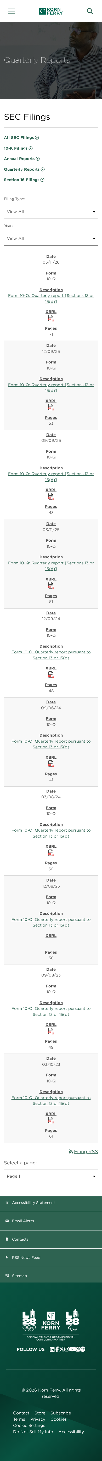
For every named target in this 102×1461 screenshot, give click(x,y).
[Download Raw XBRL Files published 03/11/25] (51, 585)
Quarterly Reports (22, 169)
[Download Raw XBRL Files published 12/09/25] (51, 407)
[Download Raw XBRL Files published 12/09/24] (51, 674)
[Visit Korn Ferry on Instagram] (66, 1349)
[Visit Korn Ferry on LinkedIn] (52, 1350)
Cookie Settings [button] (29, 1425)
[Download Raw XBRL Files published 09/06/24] (51, 763)
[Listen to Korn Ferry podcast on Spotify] (82, 1349)
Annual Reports (19, 158)
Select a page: (20, 1162)
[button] (13, 10)
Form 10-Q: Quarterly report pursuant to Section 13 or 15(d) (51, 655)
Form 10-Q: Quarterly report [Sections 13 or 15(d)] (51, 298)
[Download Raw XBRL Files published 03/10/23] (51, 1120)
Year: (8, 226)
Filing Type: (14, 199)
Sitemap (16, 1276)
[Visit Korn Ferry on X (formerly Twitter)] (61, 1349)
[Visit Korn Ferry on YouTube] (72, 1349)
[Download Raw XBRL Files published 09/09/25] (51, 496)
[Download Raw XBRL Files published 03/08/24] (51, 852)
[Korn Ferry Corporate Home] (51, 11)
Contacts (17, 1239)
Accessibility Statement (30, 1203)
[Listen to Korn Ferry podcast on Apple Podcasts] (77, 1349)
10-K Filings (16, 148)
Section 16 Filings (21, 179)
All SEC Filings (19, 137)
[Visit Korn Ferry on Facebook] (57, 1349)
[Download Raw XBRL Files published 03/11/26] (51, 318)
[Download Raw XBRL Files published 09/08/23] (51, 1031)
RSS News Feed (22, 1257)
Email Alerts (19, 1221)
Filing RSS (83, 1151)
